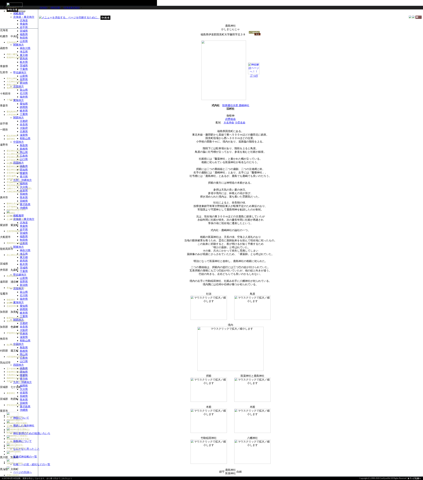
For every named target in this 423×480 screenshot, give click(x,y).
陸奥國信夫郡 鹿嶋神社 (235, 105)
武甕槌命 (230, 119)
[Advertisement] (230, 12)
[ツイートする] (413, 17)
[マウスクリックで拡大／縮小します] (209, 308)
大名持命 (229, 122)
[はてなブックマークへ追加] (418, 18)
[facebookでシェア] (410, 17)
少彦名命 (240, 122)
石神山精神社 (13, 475)
